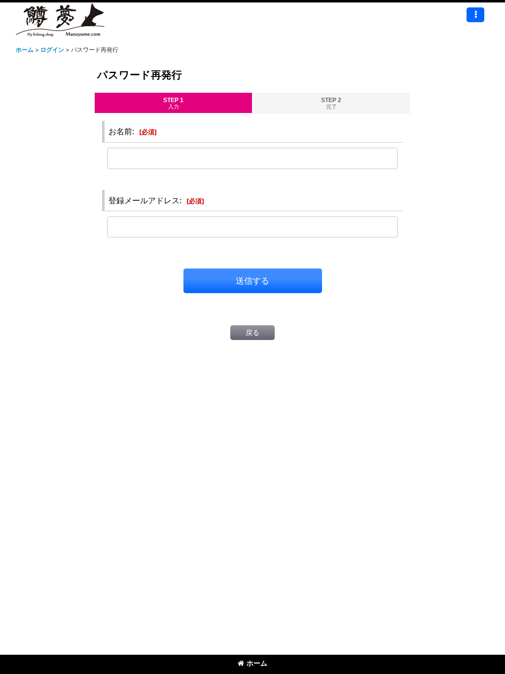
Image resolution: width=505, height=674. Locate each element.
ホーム (257, 663)
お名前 (120, 131)
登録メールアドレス (144, 200)
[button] (475, 14)
